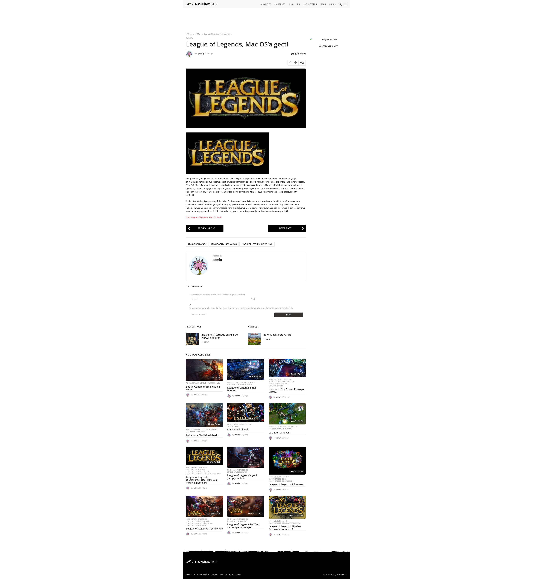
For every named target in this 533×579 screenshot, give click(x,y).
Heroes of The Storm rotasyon (282, 382)
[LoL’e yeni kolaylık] (245, 412)
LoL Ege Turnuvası (276, 429)
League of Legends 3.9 (277, 479)
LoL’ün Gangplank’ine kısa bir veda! (203, 388)
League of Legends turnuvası (239, 384)
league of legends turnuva (197, 472)
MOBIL (332, 4)
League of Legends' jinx (237, 472)
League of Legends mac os (224, 244)
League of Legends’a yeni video (204, 528)
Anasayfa (266, 4)
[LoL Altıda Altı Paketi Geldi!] (204, 415)
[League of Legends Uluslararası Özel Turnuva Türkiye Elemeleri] (204, 456)
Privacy (223, 575)
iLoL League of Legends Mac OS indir (204, 217)
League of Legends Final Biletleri (241, 389)
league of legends (197, 244)
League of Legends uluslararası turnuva (203, 474)
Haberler (280, 4)
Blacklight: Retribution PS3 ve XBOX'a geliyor (220, 336)
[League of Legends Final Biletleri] (245, 369)
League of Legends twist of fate (199, 523)
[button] (340, 4)
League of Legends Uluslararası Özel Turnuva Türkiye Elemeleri (201, 479)
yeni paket (200, 432)
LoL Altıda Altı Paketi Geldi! (202, 435)
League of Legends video (196, 525)
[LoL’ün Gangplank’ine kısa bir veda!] (204, 370)
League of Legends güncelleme (281, 481)
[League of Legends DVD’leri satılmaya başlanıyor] (245, 506)
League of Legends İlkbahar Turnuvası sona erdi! (285, 528)
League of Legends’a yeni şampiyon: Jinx (242, 477)
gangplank (194, 383)
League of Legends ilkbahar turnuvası (285, 523)
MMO (291, 4)
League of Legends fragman (197, 521)
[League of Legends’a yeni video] (204, 506)
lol (218, 383)
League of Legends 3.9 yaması (286, 484)
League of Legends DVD (236, 521)
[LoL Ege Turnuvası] (287, 413)
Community (203, 575)
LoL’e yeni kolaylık (237, 429)
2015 (237, 382)
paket (192, 432)
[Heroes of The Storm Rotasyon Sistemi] (287, 368)
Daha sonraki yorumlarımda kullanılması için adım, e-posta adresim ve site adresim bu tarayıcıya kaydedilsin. (241, 308)
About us (190, 575)
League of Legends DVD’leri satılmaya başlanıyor (243, 526)
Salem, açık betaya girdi (278, 334)
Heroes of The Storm (282, 379)
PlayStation (310, 4)
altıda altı (195, 429)
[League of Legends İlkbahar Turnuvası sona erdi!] (287, 507)
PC (298, 4)
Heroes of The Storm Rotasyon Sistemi (287, 390)
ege (275, 427)
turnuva (288, 429)
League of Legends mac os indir (257, 244)
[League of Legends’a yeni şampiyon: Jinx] (245, 457)
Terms (214, 575)
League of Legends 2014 (195, 470)
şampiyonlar (232, 426)
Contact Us (235, 575)
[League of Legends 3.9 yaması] (287, 461)
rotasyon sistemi (276, 386)
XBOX (323, 4)
